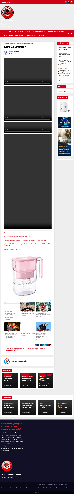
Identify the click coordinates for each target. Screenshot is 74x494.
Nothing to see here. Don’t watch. (13, 249)
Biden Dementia (29, 43)
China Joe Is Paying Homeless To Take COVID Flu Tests (16, 349)
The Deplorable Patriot (11, 475)
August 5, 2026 (9, 410)
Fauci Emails (64, 403)
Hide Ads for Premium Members (13, 35)
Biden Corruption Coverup (10, 43)
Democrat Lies (43, 374)
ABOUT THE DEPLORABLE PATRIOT (19, 31)
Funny (41, 403)
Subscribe (42, 35)
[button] (69, 33)
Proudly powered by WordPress (8, 487)
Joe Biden (31, 376)
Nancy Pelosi (42, 376)
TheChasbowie (15, 51)
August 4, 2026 (27, 410)
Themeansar (29, 487)
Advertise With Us (39, 31)
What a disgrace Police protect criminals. (15, 232)
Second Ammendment (8, 403)
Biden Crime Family (21, 43)
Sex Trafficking (7, 376)
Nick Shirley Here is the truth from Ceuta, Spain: (17, 236)
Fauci (59, 403)
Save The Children (8, 374)
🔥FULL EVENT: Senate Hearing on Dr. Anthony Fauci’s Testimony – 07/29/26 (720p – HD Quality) (64, 72)
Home (4, 31)
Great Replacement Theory (28, 403)
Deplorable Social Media (56, 31)
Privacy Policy (30, 35)
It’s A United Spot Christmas (36, 348)
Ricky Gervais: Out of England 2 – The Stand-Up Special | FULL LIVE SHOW (25, 240)
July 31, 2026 (44, 410)
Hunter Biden (25, 376)
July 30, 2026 (63, 410)
